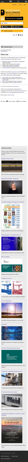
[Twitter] (18, 35)
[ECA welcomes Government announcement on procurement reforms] (11, 407)
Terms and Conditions (5, 458)
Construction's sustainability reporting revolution (11, 371)
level (20, 78)
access (16, 67)
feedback (23, 71)
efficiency (17, 66)
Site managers (5, 77)
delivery (9, 61)
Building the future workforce (7, 158)
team (7, 66)
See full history (4, 51)
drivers (16, 57)
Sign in (25, 4)
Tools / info (17, 26)
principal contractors (21, 90)
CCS (23, 92)
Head (3, 80)
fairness (11, 66)
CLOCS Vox (10, 95)
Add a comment (11, 101)
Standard (14, 82)
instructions (17, 64)
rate (1, 59)
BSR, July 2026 (4, 256)
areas (19, 59)
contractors (13, 71)
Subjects (6, 26)
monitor (19, 71)
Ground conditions (6, 67)
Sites (3, 81)
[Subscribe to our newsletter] (12, 20)
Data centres (4, 324)
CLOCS (8, 92)
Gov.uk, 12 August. (5, 300)
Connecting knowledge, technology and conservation (12, 202)
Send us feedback (22, 101)
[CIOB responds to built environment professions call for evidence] (11, 363)
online (11, 73)
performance (19, 77)
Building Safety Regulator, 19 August (9, 178)
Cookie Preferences (5, 456)
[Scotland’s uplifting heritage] (11, 294)
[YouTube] (22, 35)
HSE (7, 80)
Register (20, 4)
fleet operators (11, 90)
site (15, 77)
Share (4, 101)
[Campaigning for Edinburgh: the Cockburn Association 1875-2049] (11, 442)
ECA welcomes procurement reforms (9, 392)
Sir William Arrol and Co (6, 278)
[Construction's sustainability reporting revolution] (11, 385)
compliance (19, 82)
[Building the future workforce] (11, 171)
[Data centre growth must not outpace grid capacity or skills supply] (11, 339)
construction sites (8, 59)
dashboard (15, 73)
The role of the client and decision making (10, 348)
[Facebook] (16, 35)
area (21, 81)
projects (4, 73)
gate (5, 66)
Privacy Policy (15, 456)
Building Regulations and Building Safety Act (11, 234)
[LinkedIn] (20, 35)
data (18, 92)
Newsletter (14, 4)
